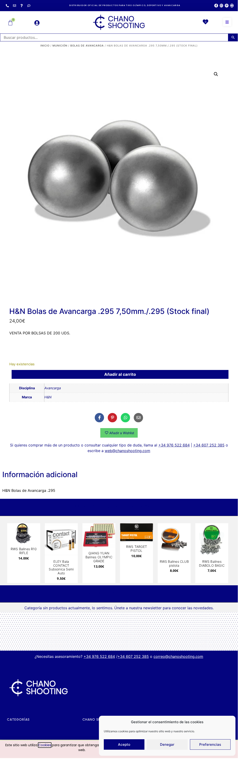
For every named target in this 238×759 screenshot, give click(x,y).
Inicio (44, 45)
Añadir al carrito (120, 374)
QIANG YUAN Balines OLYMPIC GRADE (98, 557)
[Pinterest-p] (226, 5)
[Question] (22, 6)
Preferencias (210, 744)
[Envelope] (14, 6)
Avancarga (52, 388)
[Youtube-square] (232, 5)
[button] (227, 22)
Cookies (44, 745)
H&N (48, 397)
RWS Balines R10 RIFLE (24, 551)
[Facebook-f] (216, 5)
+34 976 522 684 (174, 445)
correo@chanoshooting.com (178, 656)
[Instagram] (221, 5)
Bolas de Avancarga (87, 45)
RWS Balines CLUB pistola (174, 563)
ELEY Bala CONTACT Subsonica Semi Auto (61, 567)
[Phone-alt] (7, 6)
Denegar (167, 744)
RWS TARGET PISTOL (136, 549)
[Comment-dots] (29, 6)
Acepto (124, 744)
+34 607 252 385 (209, 445)
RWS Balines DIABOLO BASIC (212, 563)
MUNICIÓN (59, 45)
